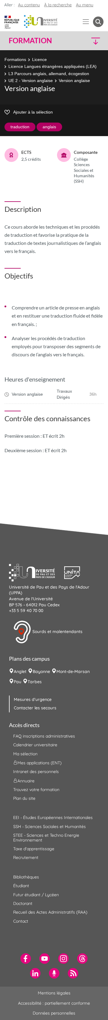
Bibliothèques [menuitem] (26, 877)
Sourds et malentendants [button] (56, 631)
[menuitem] (25, 958)
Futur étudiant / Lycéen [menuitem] (36, 894)
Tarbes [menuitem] (35, 681)
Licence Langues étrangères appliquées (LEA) (52, 66)
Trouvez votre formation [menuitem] (36, 789)
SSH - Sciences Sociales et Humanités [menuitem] (49, 826)
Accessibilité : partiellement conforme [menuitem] (54, 1003)
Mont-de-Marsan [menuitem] (73, 671)
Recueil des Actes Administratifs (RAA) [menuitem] (50, 912)
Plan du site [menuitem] (24, 798)
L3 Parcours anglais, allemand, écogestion (48, 73)
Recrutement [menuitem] (25, 857)
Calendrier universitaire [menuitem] (35, 744)
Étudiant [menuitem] (21, 885)
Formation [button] (30, 40)
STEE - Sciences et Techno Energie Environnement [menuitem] (46, 837)
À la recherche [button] (58, 5)
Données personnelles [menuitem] (54, 1013)
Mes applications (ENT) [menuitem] (39, 763)
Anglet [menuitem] (20, 671)
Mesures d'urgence (33, 699)
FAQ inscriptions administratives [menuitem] (44, 736)
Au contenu (29, 5)
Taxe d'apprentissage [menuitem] (33, 848)
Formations (15, 59)
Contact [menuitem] (20, 921)
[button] (92, 41)
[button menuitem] (98, 22)
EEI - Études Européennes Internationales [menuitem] (53, 817)
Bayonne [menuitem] (41, 671)
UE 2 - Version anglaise (30, 80)
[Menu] (86, 22)
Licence (39, 59)
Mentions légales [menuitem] (54, 993)
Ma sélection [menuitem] (25, 754)
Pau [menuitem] (17, 681)
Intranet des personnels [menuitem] (36, 771)
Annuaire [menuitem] (25, 780)
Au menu (84, 5)
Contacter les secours (35, 708)
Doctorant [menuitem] (22, 903)
